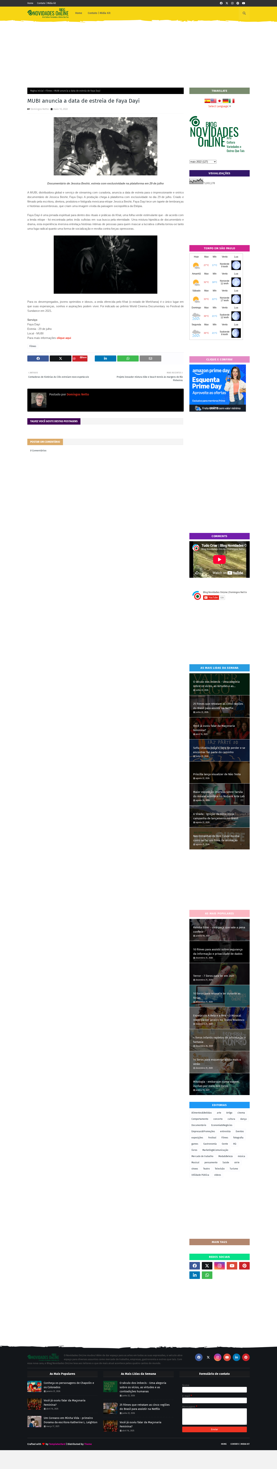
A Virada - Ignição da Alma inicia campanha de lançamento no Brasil (215, 816)
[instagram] (232, 3)
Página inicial (37, 90)
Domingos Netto (40, 109)
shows (194, 1168)
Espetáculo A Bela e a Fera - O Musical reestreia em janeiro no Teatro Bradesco (218, 1018)
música (241, 1156)
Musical (195, 1162)
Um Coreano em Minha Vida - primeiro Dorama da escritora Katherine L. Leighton (70, 1420)
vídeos (217, 1175)
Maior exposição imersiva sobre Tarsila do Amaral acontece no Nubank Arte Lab (219, 794)
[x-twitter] (227, 3)
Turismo (234, 1168)
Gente (225, 1144)
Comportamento (199, 1119)
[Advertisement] (138, 51)
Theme (88, 1444)
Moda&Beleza (225, 1156)
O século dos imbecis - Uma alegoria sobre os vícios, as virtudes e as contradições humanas (216, 684)
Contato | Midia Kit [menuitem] (99, 13)
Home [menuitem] (78, 13)
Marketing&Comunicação (215, 1150)
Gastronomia (210, 1144)
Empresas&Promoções (203, 1131)
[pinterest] (238, 3)
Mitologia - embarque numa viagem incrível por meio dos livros (216, 1084)
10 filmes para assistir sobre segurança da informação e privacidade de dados (218, 951)
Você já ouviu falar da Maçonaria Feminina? (214, 728)
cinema (241, 1112)
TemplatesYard (57, 1444)
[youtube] (244, 3)
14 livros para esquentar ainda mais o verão (217, 1062)
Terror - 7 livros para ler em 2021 (213, 976)
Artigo (229, 1112)
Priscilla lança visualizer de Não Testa (217, 774)
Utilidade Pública (200, 1175)
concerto (218, 1119)
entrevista (225, 1131)
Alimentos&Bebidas (201, 1112)
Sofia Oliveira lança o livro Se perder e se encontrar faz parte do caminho (219, 750)
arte (219, 1112)
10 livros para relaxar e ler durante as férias (216, 996)
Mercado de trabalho (202, 1156)
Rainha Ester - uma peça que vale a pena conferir (219, 929)
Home (30, 3)
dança (243, 1119)
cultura (231, 1119)
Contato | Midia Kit (240, 1444)
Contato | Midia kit (46, 3)
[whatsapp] (207, 1275)
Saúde (226, 1162)
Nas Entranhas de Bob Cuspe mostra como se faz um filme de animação (216, 838)
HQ (234, 1144)
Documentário (198, 1125)
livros (194, 1150)
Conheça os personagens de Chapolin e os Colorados (69, 1385)
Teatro (206, 1168)
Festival (212, 1137)
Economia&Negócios (221, 1125)
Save (84, 357)
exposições (197, 1137)
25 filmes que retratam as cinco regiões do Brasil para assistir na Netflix (218, 706)
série (237, 1162)
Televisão (220, 1168)
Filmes (49, 90)
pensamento (210, 1162)
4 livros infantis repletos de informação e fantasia (219, 1040)
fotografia (238, 1137)
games (194, 1144)
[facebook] (221, 3)
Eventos (240, 1131)
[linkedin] (194, 1275)
